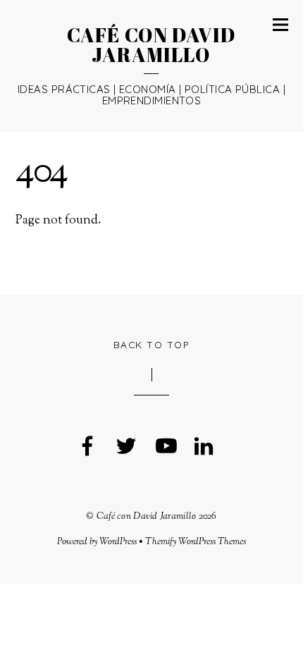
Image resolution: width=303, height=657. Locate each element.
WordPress (118, 541)
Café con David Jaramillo (146, 516)
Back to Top (151, 344)
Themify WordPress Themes (195, 541)
